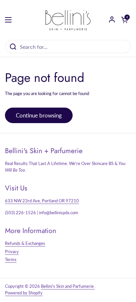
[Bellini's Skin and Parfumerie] (68, 19)
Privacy (12, 251)
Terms (11, 259)
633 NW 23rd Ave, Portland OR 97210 (42, 200)
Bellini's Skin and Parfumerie (68, 286)
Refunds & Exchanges (25, 243)
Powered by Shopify (24, 292)
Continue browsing (39, 115)
